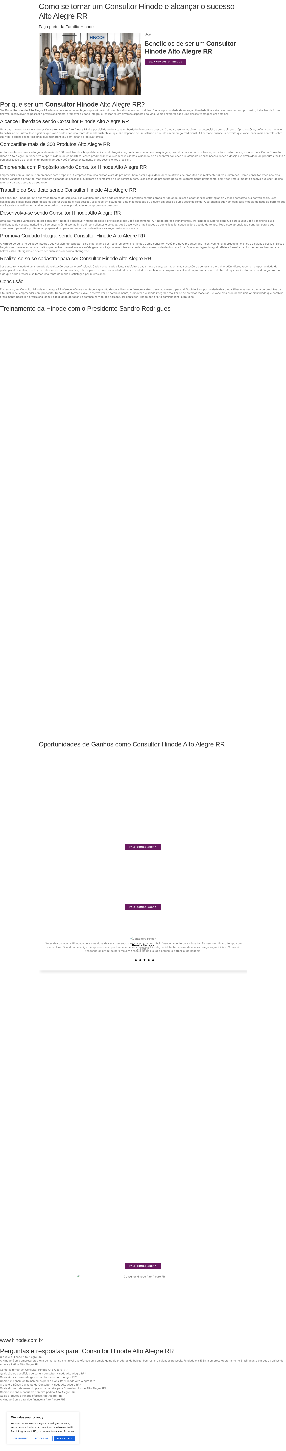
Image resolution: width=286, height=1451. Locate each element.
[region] (43, 1428)
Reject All (42, 1438)
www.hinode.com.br (21, 1340)
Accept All (64, 1438)
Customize (21, 1438)
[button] (21, 1357)
